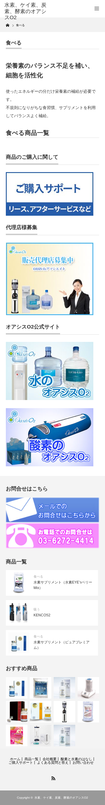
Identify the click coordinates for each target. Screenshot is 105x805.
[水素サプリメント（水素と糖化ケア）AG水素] (40, 711)
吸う (37, 609)
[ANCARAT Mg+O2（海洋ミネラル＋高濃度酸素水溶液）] (64, 735)
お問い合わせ (83, 762)
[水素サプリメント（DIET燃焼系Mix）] (88, 711)
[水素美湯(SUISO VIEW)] (40, 688)
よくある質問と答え (53, 762)
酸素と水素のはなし (76, 759)
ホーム (15, 759)
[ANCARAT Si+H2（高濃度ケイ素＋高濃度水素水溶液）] (64, 688)
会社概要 (50, 759)
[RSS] (52, 777)
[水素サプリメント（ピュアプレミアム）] (16, 688)
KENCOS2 (42, 615)
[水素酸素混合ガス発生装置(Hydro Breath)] (88, 688)
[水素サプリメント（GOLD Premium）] (16, 711)
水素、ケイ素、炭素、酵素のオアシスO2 (61, 797)
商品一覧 (31, 759)
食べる (38, 576)
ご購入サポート (20, 762)
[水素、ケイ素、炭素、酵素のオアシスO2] (25, 11)
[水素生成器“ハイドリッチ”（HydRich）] (40, 735)
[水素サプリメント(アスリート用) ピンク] (16, 735)
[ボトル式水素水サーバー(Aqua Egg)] (64, 711)
